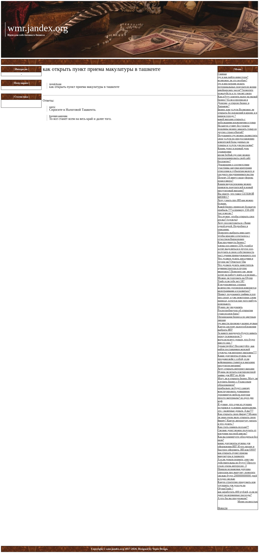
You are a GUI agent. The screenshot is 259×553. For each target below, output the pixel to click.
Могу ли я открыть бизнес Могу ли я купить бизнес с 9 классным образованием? (238, 381)
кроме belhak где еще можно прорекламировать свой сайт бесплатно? (234, 158)
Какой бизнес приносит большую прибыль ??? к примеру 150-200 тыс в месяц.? (237, 210)
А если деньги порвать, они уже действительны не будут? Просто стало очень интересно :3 (237, 462)
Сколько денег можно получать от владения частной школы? (237, 432)
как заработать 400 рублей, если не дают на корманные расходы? (238, 493)
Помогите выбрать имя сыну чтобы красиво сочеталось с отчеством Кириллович (234, 236)
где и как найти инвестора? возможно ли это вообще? (233, 79)
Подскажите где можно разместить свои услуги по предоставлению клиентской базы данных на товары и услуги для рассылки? (237, 140)
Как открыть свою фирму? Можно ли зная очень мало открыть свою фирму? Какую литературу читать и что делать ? (237, 418)
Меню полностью (248, 501)
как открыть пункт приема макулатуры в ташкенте (233, 454)
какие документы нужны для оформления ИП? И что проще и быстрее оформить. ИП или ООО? (237, 446)
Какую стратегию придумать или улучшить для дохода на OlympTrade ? (237, 485)
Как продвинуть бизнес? (232, 242)
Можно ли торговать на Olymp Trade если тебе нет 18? (235, 279)
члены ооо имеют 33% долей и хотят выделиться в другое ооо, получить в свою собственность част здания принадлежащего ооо (237, 250)
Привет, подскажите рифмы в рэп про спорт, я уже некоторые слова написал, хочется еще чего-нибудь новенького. (237, 299)
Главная (222, 73)
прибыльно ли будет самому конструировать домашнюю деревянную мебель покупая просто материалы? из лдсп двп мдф (236, 395)
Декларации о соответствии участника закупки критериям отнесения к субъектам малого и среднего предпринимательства (236, 169)
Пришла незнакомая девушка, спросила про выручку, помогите (236, 471)
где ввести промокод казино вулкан (237, 323)
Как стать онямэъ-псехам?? (233, 426)
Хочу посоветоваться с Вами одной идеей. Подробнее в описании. (234, 226)
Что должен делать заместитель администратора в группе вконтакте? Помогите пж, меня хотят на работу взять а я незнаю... (237, 269)
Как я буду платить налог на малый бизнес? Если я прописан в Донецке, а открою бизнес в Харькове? (237, 101)
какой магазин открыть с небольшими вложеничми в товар (237, 121)
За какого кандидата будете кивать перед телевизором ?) (237, 334)
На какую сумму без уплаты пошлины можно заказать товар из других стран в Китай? (237, 129)
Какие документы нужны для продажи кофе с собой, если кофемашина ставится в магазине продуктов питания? (236, 360)
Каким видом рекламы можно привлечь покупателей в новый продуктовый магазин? (235, 187)
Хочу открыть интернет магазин (236, 368)
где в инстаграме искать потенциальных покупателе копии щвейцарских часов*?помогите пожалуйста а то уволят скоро (237, 88)
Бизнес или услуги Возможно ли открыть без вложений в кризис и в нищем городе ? (237, 112)
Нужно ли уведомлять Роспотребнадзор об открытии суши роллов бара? (235, 310)
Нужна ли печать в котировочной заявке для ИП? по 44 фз (237, 373)
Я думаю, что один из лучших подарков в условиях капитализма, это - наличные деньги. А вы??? (237, 407)
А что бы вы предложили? (232, 498)
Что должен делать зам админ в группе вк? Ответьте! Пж (235, 260)
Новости (222, 507)
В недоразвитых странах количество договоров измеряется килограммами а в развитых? (237, 287)
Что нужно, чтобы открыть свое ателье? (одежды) (236, 218)
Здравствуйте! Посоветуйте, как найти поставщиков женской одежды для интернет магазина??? (237, 349)
